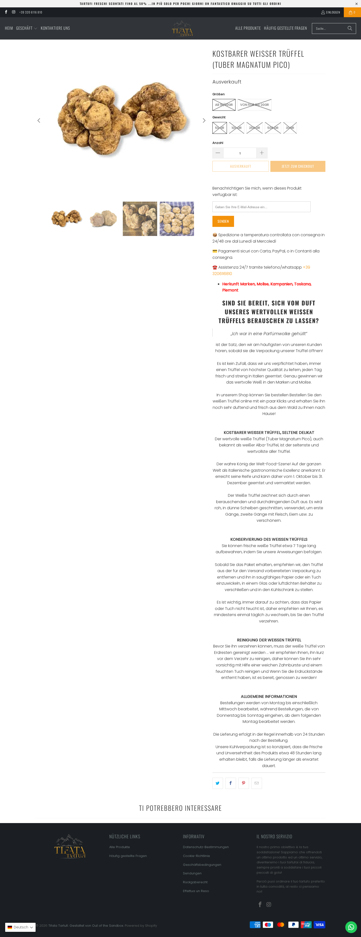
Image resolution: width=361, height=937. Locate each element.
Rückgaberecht (195, 882)
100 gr (237, 127)
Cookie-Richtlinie (196, 856)
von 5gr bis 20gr (254, 104)
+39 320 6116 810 (30, 12)
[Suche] (350, 28)
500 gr (272, 127)
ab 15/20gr (224, 104)
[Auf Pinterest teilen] (243, 783)
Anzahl (217, 142)
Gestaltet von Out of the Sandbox (96, 925)
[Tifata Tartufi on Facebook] (6, 12)
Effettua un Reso (196, 891)
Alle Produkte (119, 847)
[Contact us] (351, 927)
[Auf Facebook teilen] (230, 783)
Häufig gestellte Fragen (128, 856)
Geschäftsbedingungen (202, 864)
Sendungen (192, 873)
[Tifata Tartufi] (182, 28)
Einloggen (333, 12)
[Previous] (39, 120)
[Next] (204, 120)
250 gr (254, 127)
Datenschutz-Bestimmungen (206, 847)
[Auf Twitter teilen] (217, 783)
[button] (27, 28)
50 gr (219, 127)
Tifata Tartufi (58, 925)
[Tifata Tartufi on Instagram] (13, 12)
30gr (290, 127)
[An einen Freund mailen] (256, 783)
